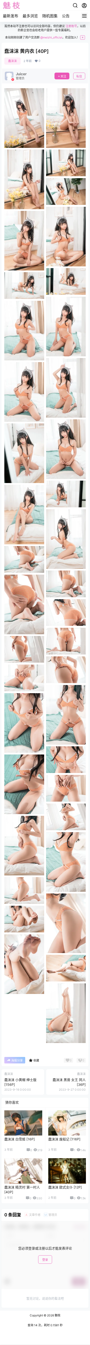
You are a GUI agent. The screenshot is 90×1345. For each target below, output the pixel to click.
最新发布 (10, 15)
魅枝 (57, 1315)
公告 (66, 15)
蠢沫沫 (12, 61)
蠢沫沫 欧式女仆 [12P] (65, 1187)
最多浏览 (30, 15)
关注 (63, 76)
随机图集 (50, 15)
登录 (45, 1260)
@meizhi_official (51, 37)
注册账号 (71, 26)
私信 (79, 76)
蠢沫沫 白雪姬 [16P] (19, 1139)
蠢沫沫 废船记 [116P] (64, 1139)
